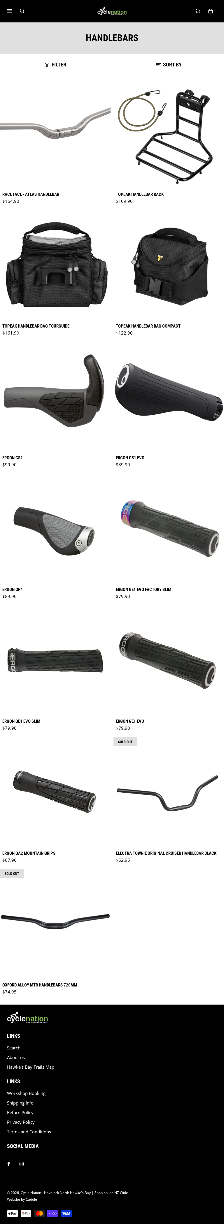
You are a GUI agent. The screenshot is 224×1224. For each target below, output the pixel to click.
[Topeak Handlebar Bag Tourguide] (55, 265)
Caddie (31, 1199)
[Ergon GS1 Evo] (168, 397)
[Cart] (210, 11)
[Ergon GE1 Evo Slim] (55, 660)
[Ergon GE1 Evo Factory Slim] (168, 528)
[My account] (197, 11)
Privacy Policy (21, 1122)
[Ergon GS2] (55, 397)
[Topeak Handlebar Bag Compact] (168, 265)
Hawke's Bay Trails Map (30, 1067)
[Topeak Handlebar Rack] (168, 133)
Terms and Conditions (29, 1132)
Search (13, 1048)
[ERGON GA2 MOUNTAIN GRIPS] (55, 792)
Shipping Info (20, 1103)
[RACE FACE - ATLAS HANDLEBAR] (55, 133)
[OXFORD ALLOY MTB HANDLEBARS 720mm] (55, 924)
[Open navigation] (13, 11)
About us (16, 1057)
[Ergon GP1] (55, 528)
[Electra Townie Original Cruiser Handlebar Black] (168, 792)
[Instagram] (21, 1162)
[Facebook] (8, 1162)
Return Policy (20, 1112)
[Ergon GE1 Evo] (168, 660)
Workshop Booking (26, 1093)
